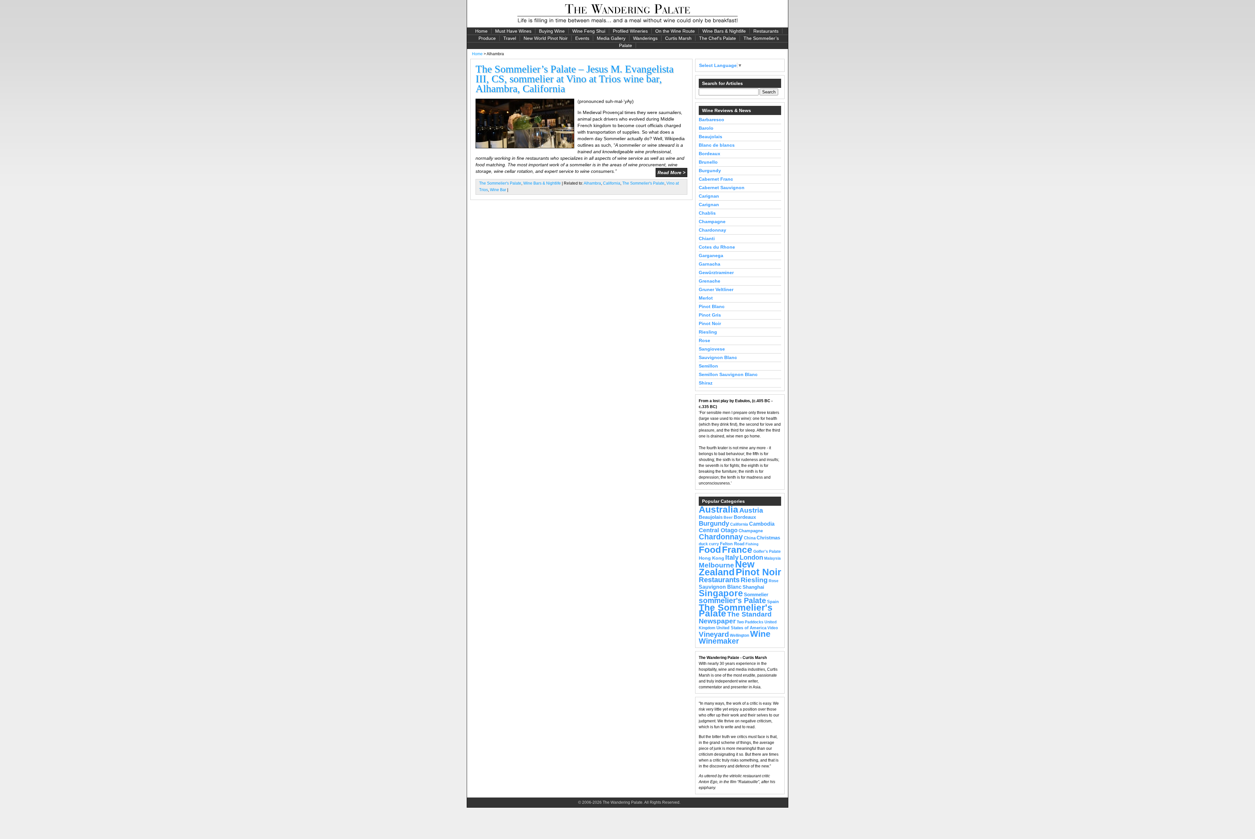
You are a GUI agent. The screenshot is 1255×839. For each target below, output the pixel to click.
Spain (773, 601)
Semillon (708, 366)
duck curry (709, 544)
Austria (751, 510)
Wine (760, 634)
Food (710, 550)
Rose (704, 340)
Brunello (708, 162)
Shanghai (753, 587)
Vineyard (714, 634)
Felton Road (732, 543)
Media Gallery (611, 38)
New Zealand (727, 568)
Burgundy (710, 170)
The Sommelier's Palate (500, 183)
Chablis (707, 213)
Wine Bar (498, 190)
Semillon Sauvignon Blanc (728, 374)
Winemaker (719, 641)
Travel (509, 38)
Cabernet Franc (716, 179)
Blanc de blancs (717, 145)
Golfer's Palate (767, 551)
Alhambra (592, 183)
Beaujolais (710, 136)
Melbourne (716, 565)
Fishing (752, 544)
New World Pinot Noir (546, 38)
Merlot (706, 298)
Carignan (709, 196)
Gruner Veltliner (716, 289)
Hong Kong (711, 558)
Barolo (706, 128)
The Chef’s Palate (717, 38)
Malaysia (772, 558)
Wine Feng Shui (588, 31)
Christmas (768, 537)
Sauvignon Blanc (718, 357)
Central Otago (718, 530)
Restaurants (765, 31)
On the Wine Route (675, 31)
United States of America (741, 627)
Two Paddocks (750, 622)
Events (582, 38)
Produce (487, 38)
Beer (728, 517)
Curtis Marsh (678, 38)
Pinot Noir (710, 323)
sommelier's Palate (732, 601)
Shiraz (705, 383)
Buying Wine (552, 31)
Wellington (739, 635)
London (751, 557)
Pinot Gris (710, 315)
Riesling (708, 332)
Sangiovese (712, 349)
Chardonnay (712, 230)
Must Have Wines (513, 31)
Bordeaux (709, 153)
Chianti (707, 238)
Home (481, 31)
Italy (732, 557)
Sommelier (756, 594)
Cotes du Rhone (717, 247)
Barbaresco (711, 119)
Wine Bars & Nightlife (724, 31)
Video (772, 628)
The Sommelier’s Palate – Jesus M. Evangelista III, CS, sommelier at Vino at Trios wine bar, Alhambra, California (575, 78)
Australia (718, 509)
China (750, 537)
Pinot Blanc (712, 306)
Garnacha (709, 264)
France (737, 550)
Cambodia (762, 524)
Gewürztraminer (716, 272)
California (611, 183)
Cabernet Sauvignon (722, 187)
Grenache (709, 281)
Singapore (721, 593)
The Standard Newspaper (735, 617)
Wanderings (645, 38)
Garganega (711, 255)
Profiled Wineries (630, 31)
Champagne (712, 221)
